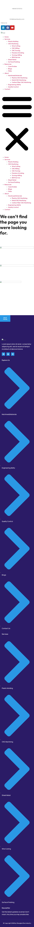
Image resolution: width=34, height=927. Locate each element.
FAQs (10, 71)
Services (7, 39)
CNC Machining (13, 44)
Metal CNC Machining (19, 80)
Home (7, 37)
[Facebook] (7, 27)
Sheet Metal (12, 59)
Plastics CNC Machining (19, 78)
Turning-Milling (17, 55)
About (7, 73)
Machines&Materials (15, 75)
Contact (7, 89)
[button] (17, 123)
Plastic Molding (13, 41)
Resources (8, 64)
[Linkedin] (3, 27)
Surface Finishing (14, 62)
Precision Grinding (18, 53)
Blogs (10, 69)
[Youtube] (12, 27)
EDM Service (16, 57)
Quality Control (13, 87)
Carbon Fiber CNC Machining (21, 82)
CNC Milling (15, 48)
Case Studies (12, 66)
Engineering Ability (14, 84)
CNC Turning (16, 50)
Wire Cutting (16, 46)
